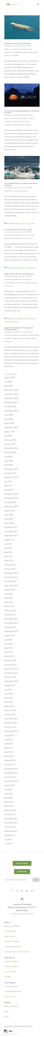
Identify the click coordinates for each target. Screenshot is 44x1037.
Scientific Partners (11, 941)
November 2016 (11, 577)
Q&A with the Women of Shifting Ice (19, 274)
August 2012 (9, 785)
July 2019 (8, 481)
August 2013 (9, 735)
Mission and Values (12, 926)
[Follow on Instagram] (17, 891)
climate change (33, 335)
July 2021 (8, 435)
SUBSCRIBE (22, 871)
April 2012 (8, 802)
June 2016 (8, 594)
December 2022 (11, 402)
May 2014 (8, 698)
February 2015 (10, 660)
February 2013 (10, 760)
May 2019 (8, 485)
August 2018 (9, 510)
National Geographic (24, 283)
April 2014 (8, 702)
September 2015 (11, 631)
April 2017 (8, 556)
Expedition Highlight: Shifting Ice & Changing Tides (18, 329)
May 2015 (8, 648)
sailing (25, 191)
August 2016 (9, 589)
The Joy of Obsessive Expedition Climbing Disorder (21, 112)
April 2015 (8, 652)
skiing (6, 286)
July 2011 (8, 839)
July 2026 (8, 381)
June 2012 (8, 793)
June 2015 (8, 644)
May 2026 (8, 385)
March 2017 (9, 560)
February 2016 (10, 610)
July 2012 (8, 789)
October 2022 (10, 406)
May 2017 (8, 552)
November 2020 (11, 448)
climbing (31, 118)
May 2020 (8, 465)
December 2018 (11, 494)
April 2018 (8, 519)
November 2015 (11, 623)
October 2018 (10, 502)
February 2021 (10, 440)
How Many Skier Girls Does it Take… (18, 229)
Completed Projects (12, 991)
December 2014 (11, 669)
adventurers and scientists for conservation (19, 235)
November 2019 (11, 469)
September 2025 (11, 390)
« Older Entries (10, 374)
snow (30, 238)
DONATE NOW (22, 863)
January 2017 (9, 569)
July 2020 (8, 456)
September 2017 (11, 535)
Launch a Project (11, 961)
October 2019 (10, 473)
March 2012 (9, 806)
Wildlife (15, 55)
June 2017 (8, 548)
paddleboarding (28, 52)
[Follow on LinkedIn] (22, 891)
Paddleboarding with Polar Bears (17, 43)
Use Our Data (10, 971)
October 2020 (10, 452)
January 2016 (9, 614)
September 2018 (11, 506)
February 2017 (10, 565)
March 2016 (9, 606)
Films (6, 1016)
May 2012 (8, 798)
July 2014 (8, 689)
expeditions (8, 52)
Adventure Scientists (14, 46)
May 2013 (8, 748)
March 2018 (9, 523)
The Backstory (10, 931)
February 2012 (10, 810)
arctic (30, 49)
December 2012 (11, 768)
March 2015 (9, 656)
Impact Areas (9, 996)
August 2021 (9, 431)
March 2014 (9, 706)
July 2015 (8, 639)
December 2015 (11, 619)
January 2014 (9, 714)
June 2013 (8, 743)
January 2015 (9, 664)
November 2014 (11, 673)
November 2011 (11, 823)
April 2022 (8, 419)
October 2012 (10, 777)
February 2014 (10, 710)
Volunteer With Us (11, 966)
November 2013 (11, 723)
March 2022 (9, 423)
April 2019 (8, 490)
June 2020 (8, 460)
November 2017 (11, 531)
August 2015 (9, 635)
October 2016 (10, 581)
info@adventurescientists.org (22, 913)
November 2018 (11, 498)
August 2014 (9, 685)
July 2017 (8, 544)
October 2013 (10, 727)
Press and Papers (11, 1006)
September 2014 (11, 681)
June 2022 (8, 415)
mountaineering (10, 283)
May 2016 (8, 598)
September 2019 (11, 477)
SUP (10, 55)
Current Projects (11, 986)
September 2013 (11, 731)
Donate (7, 976)
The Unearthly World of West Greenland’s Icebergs (20, 184)
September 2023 (11, 398)
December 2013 (11, 718)
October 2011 (10, 827)
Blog (6, 1011)
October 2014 (10, 677)
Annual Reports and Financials (16, 951)
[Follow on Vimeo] (32, 891)
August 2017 (9, 539)
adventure (8, 49)
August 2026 (9, 377)
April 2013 (8, 752)
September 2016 (11, 585)
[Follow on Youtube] (27, 891)
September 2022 (11, 411)
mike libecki (26, 121)
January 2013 (9, 764)
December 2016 (11, 573)
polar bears (21, 125)
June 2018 (8, 515)
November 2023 (11, 394)
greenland (17, 52)
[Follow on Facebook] (12, 891)
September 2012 (11, 781)
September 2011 (11, 831)
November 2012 (11, 773)
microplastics (17, 191)
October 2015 (10, 627)
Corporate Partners (12, 946)
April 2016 (8, 602)
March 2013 (9, 756)
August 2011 (9, 835)
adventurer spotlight (20, 49)
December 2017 (11, 527)
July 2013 (8, 739)
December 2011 (11, 818)
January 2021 (9, 444)
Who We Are (9, 936)
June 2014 (8, 693)
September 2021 (11, 427)
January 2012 (9, 814)
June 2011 (8, 843)
